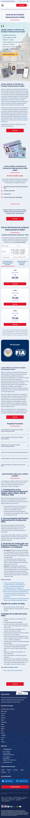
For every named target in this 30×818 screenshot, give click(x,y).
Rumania (3, 713)
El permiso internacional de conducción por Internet (13, 697)
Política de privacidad (5, 801)
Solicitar (21, 5)
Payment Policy (4, 798)
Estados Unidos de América (8, 709)
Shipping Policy (18, 799)
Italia (2, 731)
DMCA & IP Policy (12, 798)
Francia (3, 733)
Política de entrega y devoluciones (7, 799)
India (2, 739)
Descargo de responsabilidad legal (7, 810)
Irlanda (2, 715)
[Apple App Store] (8, 781)
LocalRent (12, 607)
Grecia (2, 720)
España (3, 726)
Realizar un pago (15, 786)
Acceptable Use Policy (17, 797)
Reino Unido (4, 711)
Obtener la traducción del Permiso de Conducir (12, 700)
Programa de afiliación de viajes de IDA (10, 702)
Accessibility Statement (20, 798)
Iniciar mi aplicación (8, 54)
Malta (2, 724)
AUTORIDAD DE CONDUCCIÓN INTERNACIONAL (8, 1)
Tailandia (3, 735)
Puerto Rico (4, 722)
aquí (11, 388)
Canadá (3, 737)
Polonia (3, 742)
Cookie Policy (25, 797)
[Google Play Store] (22, 781)
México (3, 728)
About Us (3, 797)
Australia (3, 718)
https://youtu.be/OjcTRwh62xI (14, 670)
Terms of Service (9, 797)
